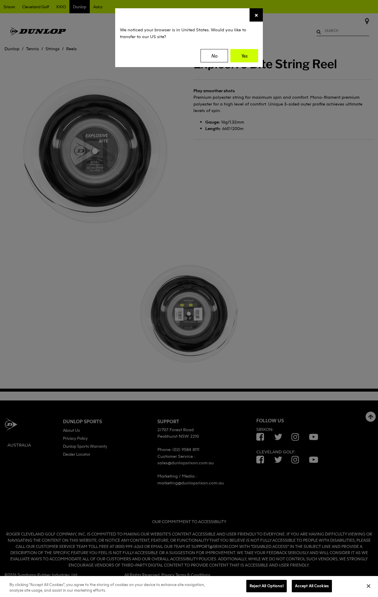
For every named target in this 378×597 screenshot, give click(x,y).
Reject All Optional (266, 585)
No (214, 56)
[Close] (368, 586)
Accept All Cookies (312, 585)
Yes (244, 56)
